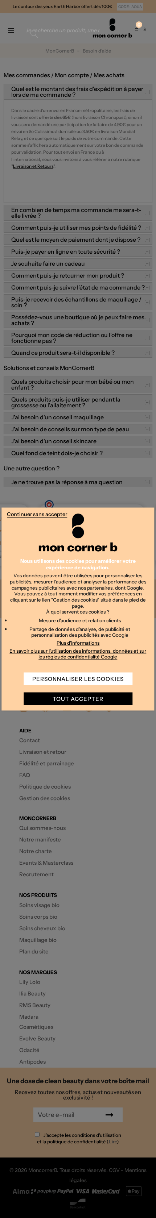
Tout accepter (78, 698)
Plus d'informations (78, 642)
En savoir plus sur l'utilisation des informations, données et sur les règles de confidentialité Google (77, 654)
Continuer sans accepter (37, 514)
